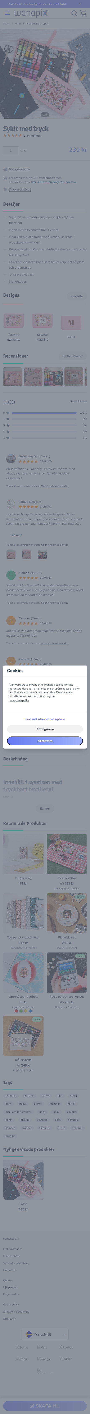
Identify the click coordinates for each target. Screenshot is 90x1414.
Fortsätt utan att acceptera (45, 719)
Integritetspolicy (19, 700)
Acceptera (45, 741)
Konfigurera (45, 729)
